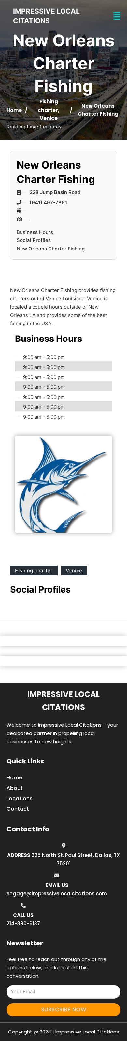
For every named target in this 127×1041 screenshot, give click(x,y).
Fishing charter (34, 570)
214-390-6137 (23, 923)
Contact (18, 809)
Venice (49, 118)
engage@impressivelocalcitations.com (57, 893)
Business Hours (35, 232)
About (15, 788)
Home (14, 110)
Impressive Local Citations (63, 701)
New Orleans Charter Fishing (51, 249)
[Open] (116, 16)
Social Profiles (34, 240)
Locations (20, 798)
